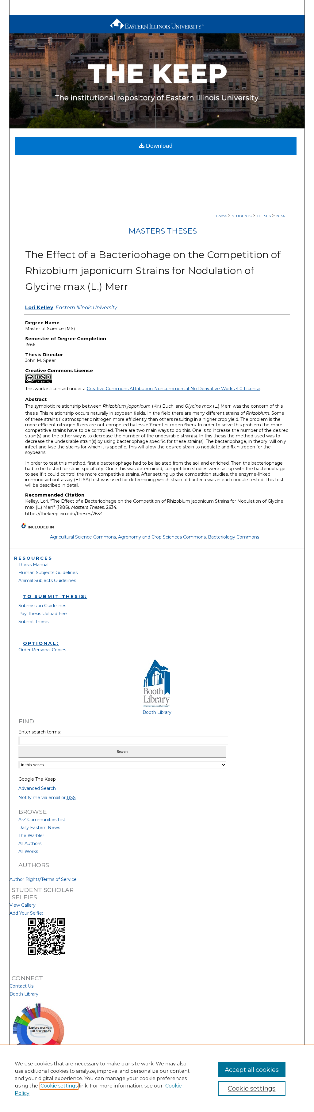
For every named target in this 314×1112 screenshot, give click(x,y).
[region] (157, 1078)
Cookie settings (59, 1086)
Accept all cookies (252, 1069)
